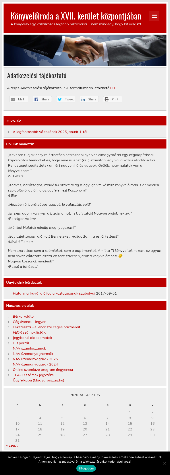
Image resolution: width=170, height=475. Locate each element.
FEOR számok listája (29, 332)
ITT (112, 88)
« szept (12, 445)
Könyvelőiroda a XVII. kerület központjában (76, 15)
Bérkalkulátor (24, 316)
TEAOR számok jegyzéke (33, 375)
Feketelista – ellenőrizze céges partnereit (46, 327)
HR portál (21, 343)
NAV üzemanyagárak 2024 (35, 364)
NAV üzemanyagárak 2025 (35, 359)
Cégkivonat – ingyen (29, 321)
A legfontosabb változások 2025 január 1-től (50, 131)
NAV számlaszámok (29, 348)
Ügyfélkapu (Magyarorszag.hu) (38, 380)
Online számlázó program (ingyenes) (43, 369)
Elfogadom (86, 468)
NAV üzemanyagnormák (33, 353)
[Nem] (164, 463)
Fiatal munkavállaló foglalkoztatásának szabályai (54, 293)
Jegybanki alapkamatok (32, 337)
